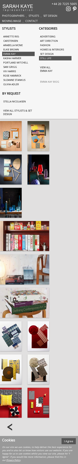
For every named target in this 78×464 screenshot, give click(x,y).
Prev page (10, 427)
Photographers (13, 16)
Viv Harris (9, 71)
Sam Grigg (10, 66)
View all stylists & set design (17, 112)
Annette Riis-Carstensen (11, 38)
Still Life (45, 58)
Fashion (45, 45)
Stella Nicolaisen (14, 101)
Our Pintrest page (74, 9)
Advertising (47, 36)
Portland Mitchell (15, 62)
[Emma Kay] (11, 136)
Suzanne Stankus (14, 79)
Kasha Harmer (12, 58)
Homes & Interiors (52, 49)
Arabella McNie (13, 45)
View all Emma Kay (46, 69)
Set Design (50, 16)
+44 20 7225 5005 (64, 3)
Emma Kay (9, 53)
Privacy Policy (13, 460)
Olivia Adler (11, 84)
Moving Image (11, 21)
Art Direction (49, 40)
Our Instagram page (68, 9)
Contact (31, 21)
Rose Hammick (12, 75)
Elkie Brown (11, 49)
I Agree (68, 441)
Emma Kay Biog (49, 81)
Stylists (34, 16)
